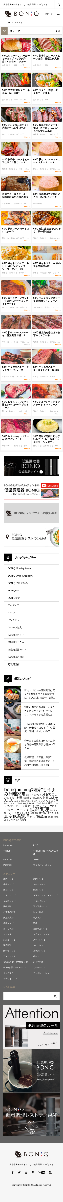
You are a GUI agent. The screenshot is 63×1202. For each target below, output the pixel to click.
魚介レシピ (8, 890)
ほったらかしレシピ (26, 803)
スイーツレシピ (40, 884)
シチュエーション (41, 934)
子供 (16, 813)
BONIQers (13, 590)
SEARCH (58, 4)
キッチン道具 (15, 627)
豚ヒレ (36, 169)
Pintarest (7, 865)
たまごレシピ (9, 895)
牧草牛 (36, 134)
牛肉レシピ (14, 134)
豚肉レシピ (44, 169)
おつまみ (37, 795)
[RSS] (50, 1172)
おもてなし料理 (13, 797)
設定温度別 (8, 917)
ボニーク (13, 810)
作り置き (29, 169)
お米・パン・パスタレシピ (45, 895)
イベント (12, 612)
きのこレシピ (39, 945)
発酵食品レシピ (40, 928)
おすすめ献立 (9, 912)
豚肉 (50, 817)
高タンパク (9, 820)
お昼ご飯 (48, 797)
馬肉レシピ (8, 923)
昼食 (56, 813)
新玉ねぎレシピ (10, 978)
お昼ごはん (36, 797)
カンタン (11, 806)
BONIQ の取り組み (18, 583)
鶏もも (36, 238)
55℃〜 (47, 65)
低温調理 (39, 809)
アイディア (13, 605)
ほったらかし (10, 803)
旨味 (36, 813)
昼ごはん (43, 813)
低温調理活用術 (16, 657)
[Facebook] (12, 1172)
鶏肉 (23, 819)
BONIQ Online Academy (20, 575)
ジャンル (7, 934)
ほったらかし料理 (44, 803)
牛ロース (5, 134)
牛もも (36, 376)
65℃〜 (16, 65)
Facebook (7, 859)
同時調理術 (13, 664)
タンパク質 (21, 805)
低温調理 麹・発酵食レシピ (15, 962)
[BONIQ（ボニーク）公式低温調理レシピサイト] (21, 14)
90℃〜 (23, 65)
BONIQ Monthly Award (20, 568)
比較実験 (43, 273)
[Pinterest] (32, 1172)
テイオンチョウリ (37, 805)
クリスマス (8, 973)
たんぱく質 (32, 800)
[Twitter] (19, 1172)
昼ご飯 (51, 813)
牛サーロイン (7, 203)
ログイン (49, 14)
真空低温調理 (16, 816)
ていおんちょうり (48, 800)
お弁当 (26, 797)
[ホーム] (9, 22)
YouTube (7, 851)
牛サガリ (5, 376)
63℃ (46, 100)
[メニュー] (58, 14)
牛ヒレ (16, 342)
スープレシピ (39, 940)
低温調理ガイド (16, 635)
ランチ (24, 810)
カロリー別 (8, 928)
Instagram (7, 845)
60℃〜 (23, 238)
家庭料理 (7, 945)
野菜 (56, 816)
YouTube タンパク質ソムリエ (45, 852)
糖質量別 (37, 917)
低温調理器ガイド (17, 649)
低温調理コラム (16, 642)
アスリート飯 (9, 956)
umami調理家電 (31, 789)
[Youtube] (41, 1172)
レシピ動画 (37, 203)
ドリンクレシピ (40, 901)
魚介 (17, 820)
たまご (24, 801)
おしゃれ (29, 795)
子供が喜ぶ (24, 813)
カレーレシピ (39, 967)
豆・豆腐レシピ (40, 906)
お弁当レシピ (7, 65)
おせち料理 (38, 962)
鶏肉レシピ (44, 238)
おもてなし (49, 794)
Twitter (36, 859)
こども (17, 800)
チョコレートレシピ (42, 973)
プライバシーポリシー (43, 865)
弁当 (32, 813)
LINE (35, 845)
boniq (10, 789)
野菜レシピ (24, 307)
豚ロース (5, 238)
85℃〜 (23, 100)
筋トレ (33, 817)
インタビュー (15, 620)
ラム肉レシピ (38, 307)
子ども (59, 134)
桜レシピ (37, 956)
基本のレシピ (55, 169)
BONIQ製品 (14, 598)
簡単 (40, 816)
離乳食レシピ (9, 951)
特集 (35, 923)
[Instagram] (26, 1172)
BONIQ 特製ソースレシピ (14, 967)
